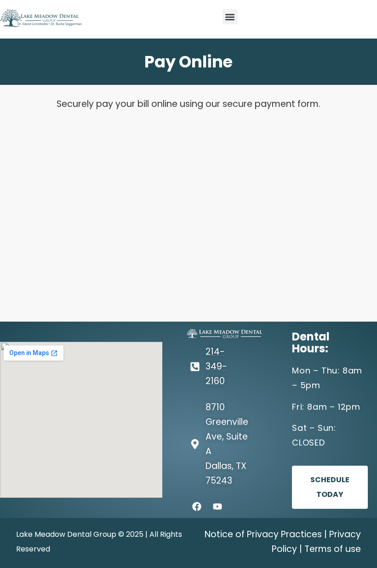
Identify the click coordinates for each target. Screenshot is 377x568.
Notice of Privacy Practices (263, 534)
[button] (230, 16)
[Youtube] (217, 506)
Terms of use (332, 549)
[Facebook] (197, 506)
